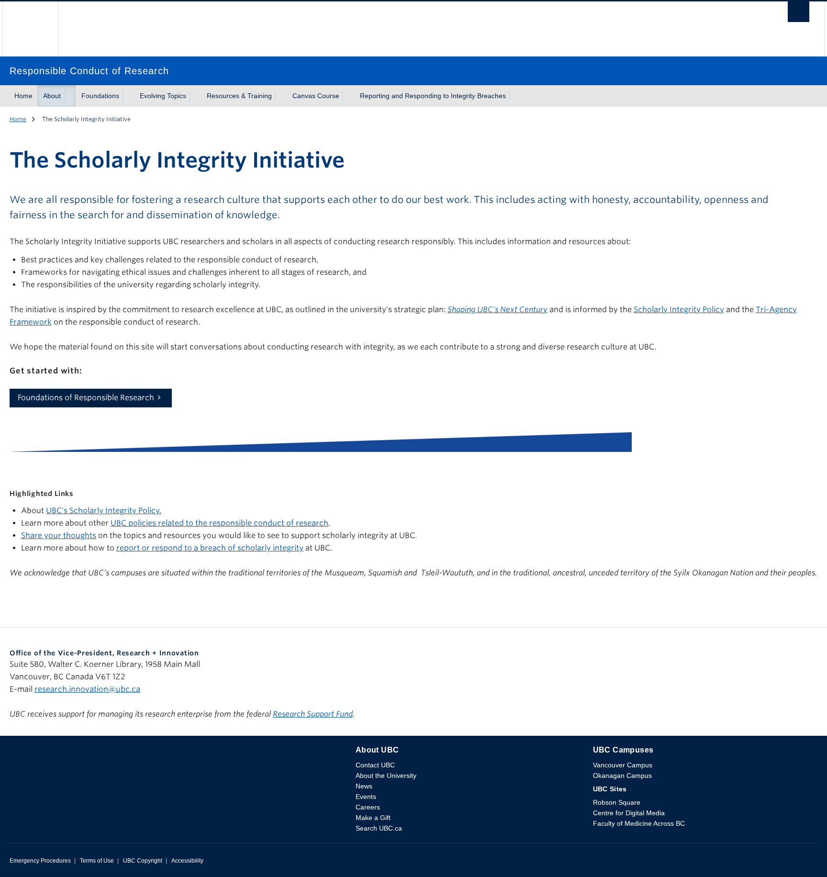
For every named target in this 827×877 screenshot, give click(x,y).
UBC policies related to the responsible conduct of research (219, 523)
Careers (368, 807)
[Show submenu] (70, 96)
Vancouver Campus (622, 765)
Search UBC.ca (379, 828)
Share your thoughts (58, 535)
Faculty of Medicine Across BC (639, 823)
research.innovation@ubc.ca (87, 689)
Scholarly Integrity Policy (679, 309)
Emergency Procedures (40, 860)
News (364, 786)
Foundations (100, 96)
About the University (386, 775)
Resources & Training (239, 96)
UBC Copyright (142, 860)
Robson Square (616, 802)
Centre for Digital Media (629, 813)
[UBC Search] (798, 14)
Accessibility (187, 860)
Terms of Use (97, 860)
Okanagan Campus (622, 775)
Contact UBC (375, 765)
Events (366, 796)
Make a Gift (373, 817)
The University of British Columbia (30, 28)
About (52, 96)
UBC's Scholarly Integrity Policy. (103, 510)
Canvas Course (315, 96)
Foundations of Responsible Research (86, 397)
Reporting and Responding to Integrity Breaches (433, 96)
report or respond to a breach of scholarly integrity (209, 547)
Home (23, 96)
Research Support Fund (313, 714)
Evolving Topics (163, 96)
